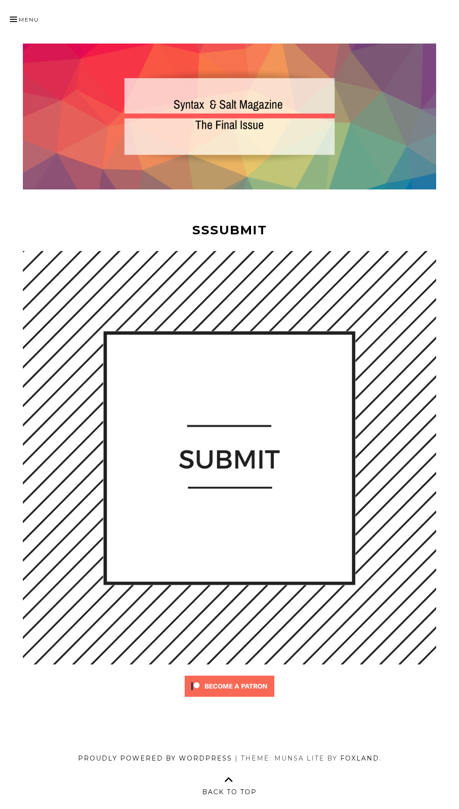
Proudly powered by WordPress (155, 758)
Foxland (359, 758)
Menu (29, 19)
